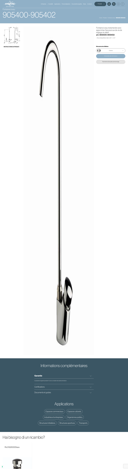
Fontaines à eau (111, 17)
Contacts (89, 4)
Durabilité (50, 4)
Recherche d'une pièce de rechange (110, 61)
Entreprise (43, 4)
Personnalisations (66, 4)
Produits (100, 4)
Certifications (39, 387)
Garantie (38, 375)
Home (100, 17)
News (84, 4)
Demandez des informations (110, 56)
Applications (57, 4)
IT (122, 4)
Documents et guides (77, 4)
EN (118, 4)
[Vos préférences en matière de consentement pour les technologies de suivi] (2, 466)
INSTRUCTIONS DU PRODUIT (11, 46)
